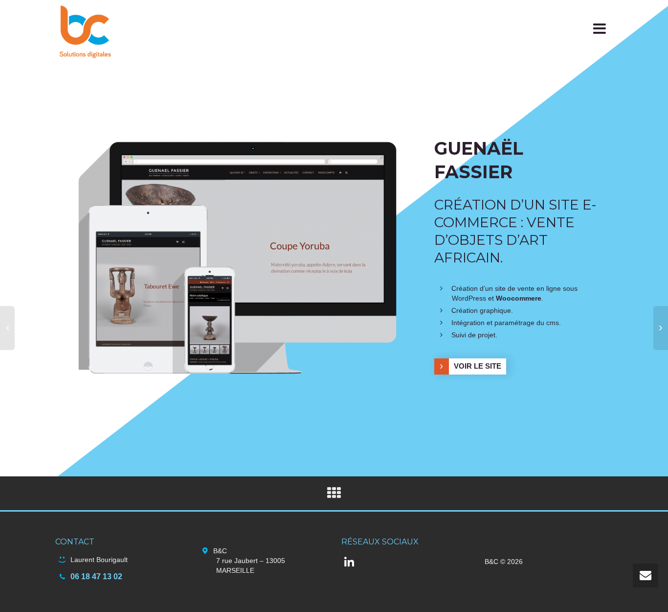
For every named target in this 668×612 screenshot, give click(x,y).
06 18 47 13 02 (96, 576)
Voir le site (477, 366)
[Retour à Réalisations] (334, 495)
